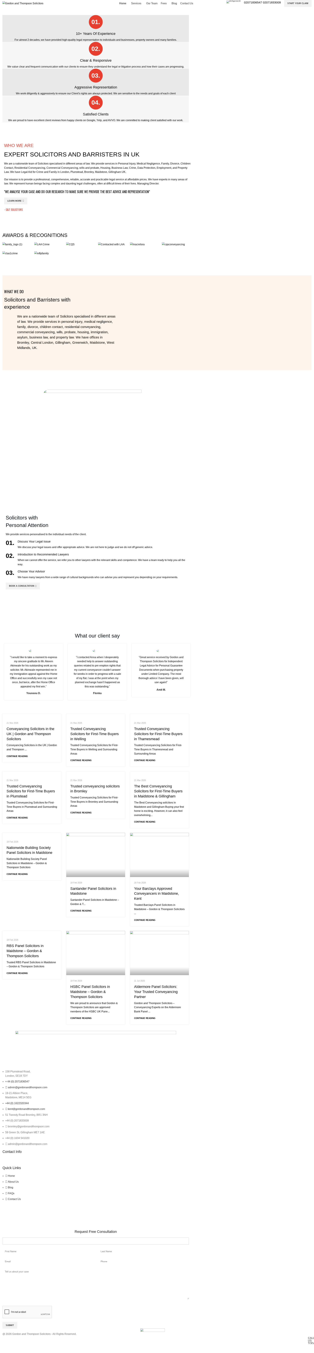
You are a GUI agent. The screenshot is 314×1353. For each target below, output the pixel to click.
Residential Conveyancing (29, 167)
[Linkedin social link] (22, 1161)
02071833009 (272, 2)
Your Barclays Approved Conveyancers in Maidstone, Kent (156, 894)
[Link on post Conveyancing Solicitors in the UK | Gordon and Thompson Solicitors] (31, 715)
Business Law (120, 167)
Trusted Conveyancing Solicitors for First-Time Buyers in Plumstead (31, 791)
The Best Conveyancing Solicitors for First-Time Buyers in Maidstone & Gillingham (158, 791)
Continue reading (17, 756)
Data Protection (146, 167)
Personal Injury (126, 163)
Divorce (174, 163)
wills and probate (89, 167)
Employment (164, 167)
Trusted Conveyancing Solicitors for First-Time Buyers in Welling (94, 734)
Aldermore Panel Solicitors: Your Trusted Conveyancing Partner (156, 992)
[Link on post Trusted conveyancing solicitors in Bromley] (95, 773)
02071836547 (253, 2)
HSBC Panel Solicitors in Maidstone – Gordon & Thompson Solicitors (90, 992)
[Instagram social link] (14, 1161)
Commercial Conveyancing (62, 167)
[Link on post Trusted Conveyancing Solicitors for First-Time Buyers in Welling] (95, 715)
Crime (132, 167)
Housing (105, 167)
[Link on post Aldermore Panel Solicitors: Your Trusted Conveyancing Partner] (159, 953)
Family (165, 163)
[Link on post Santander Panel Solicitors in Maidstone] (95, 855)
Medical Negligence (148, 163)
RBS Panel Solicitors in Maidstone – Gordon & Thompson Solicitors (25, 951)
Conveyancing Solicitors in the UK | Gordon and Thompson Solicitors (30, 734)
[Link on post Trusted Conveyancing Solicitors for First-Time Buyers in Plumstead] (31, 773)
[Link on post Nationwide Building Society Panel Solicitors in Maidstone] (31, 834)
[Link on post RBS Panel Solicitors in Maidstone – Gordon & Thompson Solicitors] (31, 932)
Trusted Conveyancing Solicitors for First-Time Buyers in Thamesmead (158, 734)
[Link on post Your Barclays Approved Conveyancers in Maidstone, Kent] (159, 855)
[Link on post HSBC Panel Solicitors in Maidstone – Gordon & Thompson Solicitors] (95, 953)
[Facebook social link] (6, 1161)
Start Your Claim (297, 3)
